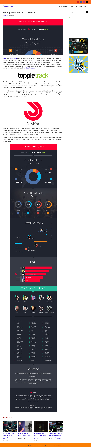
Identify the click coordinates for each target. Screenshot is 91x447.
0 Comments (58, 438)
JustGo (5, 58)
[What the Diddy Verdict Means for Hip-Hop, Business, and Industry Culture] (10, 422)
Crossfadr (6, 15)
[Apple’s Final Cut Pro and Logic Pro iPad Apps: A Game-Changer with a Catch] (56, 422)
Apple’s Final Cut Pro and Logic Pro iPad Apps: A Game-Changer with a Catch (56, 435)
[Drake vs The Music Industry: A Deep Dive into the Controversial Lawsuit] (25, 422)
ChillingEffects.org (29, 68)
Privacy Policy (55, 445)
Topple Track (13, 58)
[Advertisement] (78, 97)
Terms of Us (61, 445)
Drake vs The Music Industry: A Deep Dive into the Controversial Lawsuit (24, 435)
